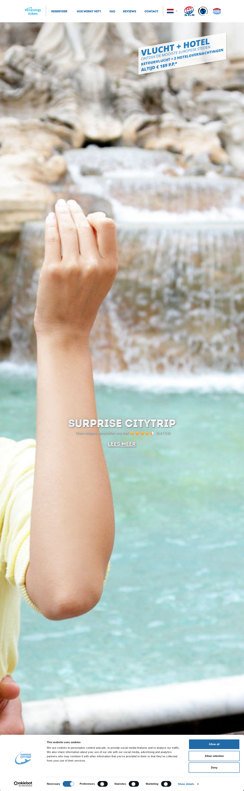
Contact (151, 10)
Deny (214, 767)
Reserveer (59, 10)
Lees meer (122, 443)
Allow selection (214, 755)
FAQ (112, 10)
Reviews (129, 10)
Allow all (214, 744)
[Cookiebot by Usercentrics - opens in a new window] (23, 784)
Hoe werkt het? (89, 10)
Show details (186, 783)
